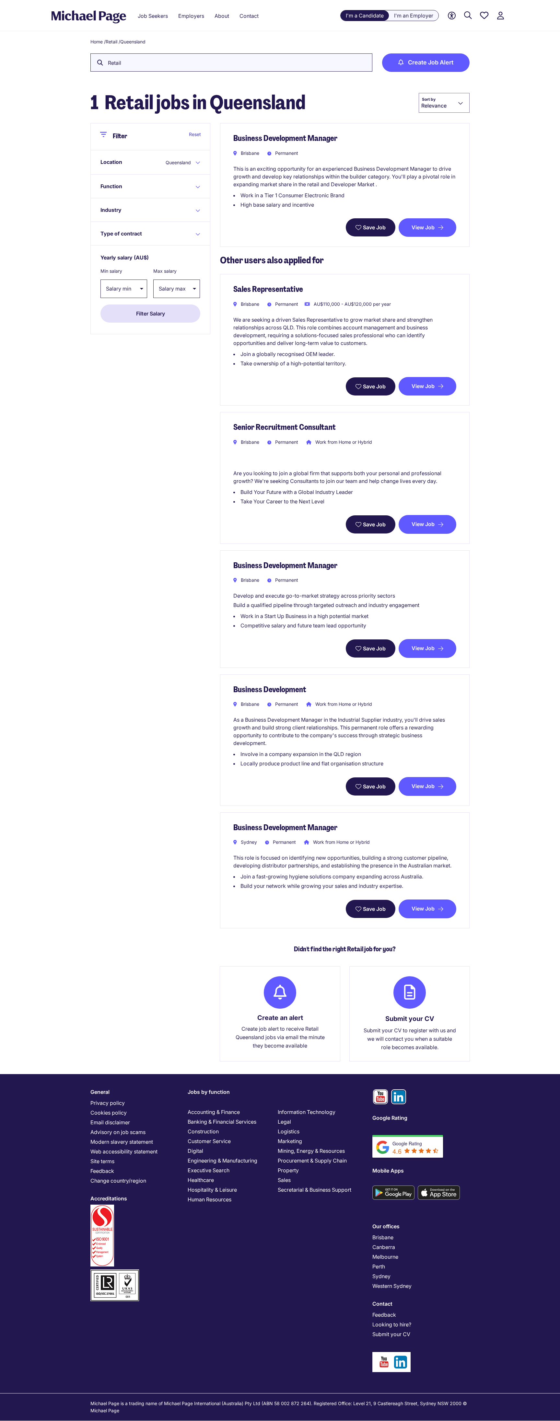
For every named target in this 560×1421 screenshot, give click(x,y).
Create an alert (280, 1018)
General (100, 1092)
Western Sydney (392, 1286)
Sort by (429, 99)
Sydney (381, 1276)
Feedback (102, 1171)
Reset (195, 134)
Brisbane (382, 1237)
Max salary (165, 271)
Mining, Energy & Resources (311, 1151)
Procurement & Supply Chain (312, 1160)
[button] (130, 162)
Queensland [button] (178, 162)
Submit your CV (409, 1019)
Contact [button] (249, 16)
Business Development (269, 689)
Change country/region (118, 1180)
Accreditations (108, 1198)
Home (96, 41)
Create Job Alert (430, 62)
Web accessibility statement (124, 1151)
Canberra (383, 1247)
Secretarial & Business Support (314, 1189)
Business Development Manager (285, 138)
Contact (382, 1304)
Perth (378, 1266)
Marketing (290, 1141)
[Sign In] (500, 15)
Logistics (288, 1131)
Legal (284, 1121)
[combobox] (444, 102)
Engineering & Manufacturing (222, 1160)
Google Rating (389, 1118)
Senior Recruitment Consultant (284, 427)
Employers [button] (191, 16)
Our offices (386, 1226)
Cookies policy (108, 1112)
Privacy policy (107, 1103)
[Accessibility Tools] (452, 16)
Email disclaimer (110, 1122)
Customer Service (209, 1141)
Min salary (111, 271)
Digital (195, 1151)
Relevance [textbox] (434, 105)
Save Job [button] (374, 227)
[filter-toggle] (106, 137)
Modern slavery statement (121, 1142)
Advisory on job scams (118, 1132)
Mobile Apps (388, 1170)
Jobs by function (209, 1092)
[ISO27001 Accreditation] (114, 1272)
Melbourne (385, 1257)
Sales (284, 1180)
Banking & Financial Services (222, 1121)
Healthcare (201, 1180)
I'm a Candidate (365, 15)
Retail (111, 41)
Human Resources (209, 1199)
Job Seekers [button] (153, 16)
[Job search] (468, 15)
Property (288, 1170)
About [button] (222, 16)
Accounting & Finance (214, 1112)
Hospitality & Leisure (212, 1189)
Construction (203, 1131)
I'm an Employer (413, 15)
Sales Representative (268, 289)
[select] (123, 289)
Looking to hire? (391, 1324)
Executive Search (208, 1170)
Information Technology (306, 1112)
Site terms (102, 1161)
